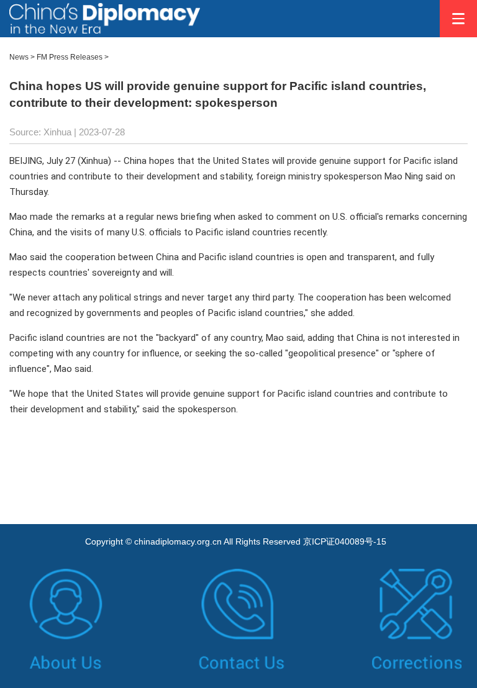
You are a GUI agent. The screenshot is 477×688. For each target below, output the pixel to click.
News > (22, 57)
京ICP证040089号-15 (344, 541)
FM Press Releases (69, 57)
